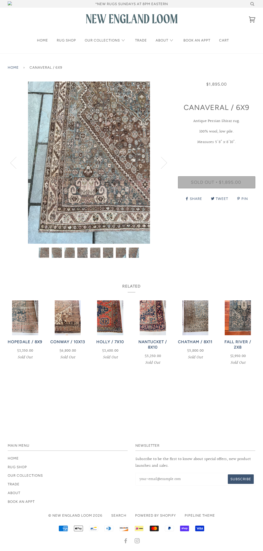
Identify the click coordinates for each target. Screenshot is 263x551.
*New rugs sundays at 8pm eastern (131, 4)
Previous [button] (16, 162)
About (162, 40)
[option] (89, 162)
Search (118, 515)
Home (42, 40)
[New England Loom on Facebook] (125, 541)
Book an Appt (196, 40)
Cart (224, 40)
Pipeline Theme (200, 515)
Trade (141, 40)
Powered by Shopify (155, 515)
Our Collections (102, 40)
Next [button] (161, 162)
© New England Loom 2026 (75, 515)
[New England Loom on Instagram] (137, 541)
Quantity (216, 155)
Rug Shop (66, 40)
